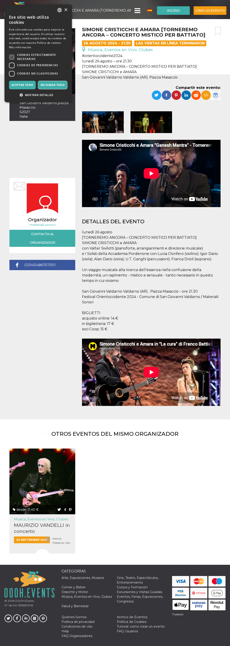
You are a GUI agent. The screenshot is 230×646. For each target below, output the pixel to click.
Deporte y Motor (75, 592)
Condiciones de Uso (77, 626)
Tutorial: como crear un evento (141, 626)
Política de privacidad (78, 622)
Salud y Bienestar (75, 606)
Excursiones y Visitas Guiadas (139, 592)
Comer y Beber (74, 587)
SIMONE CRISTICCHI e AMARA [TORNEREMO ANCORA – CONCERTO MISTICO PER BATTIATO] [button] (87, 10)
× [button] (65, 10)
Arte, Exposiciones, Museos (83, 578)
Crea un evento (210, 10)
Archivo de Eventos (132, 617)
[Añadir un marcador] (218, 31)
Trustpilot (177, 614)
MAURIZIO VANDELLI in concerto (42, 528)
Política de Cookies (131, 622)
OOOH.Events (24, 600)
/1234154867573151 (40, 265)
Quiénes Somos (74, 617)
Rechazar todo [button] (53, 85)
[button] (137, 10)
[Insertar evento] (206, 95)
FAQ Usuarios (127, 631)
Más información (20, 47)
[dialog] (38, 53)
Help (65, 631)
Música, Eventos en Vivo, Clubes (120, 49)
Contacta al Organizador (42, 238)
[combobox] (59, 10)
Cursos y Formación (132, 587)
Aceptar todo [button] (22, 85)
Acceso (173, 10)
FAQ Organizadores (77, 636)
